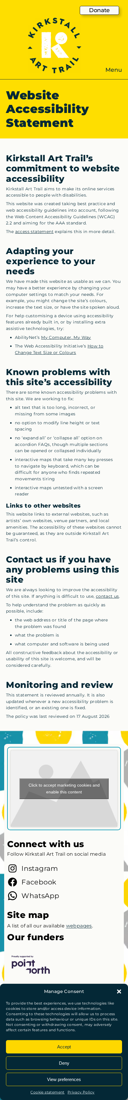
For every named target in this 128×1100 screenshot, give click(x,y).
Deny (64, 1063)
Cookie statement (47, 1092)
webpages (79, 926)
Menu (113, 69)
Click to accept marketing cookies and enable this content (64, 788)
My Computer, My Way (66, 337)
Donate (99, 10)
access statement (34, 231)
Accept (64, 1046)
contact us (107, 596)
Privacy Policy (81, 1092)
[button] (119, 991)
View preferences (64, 1079)
